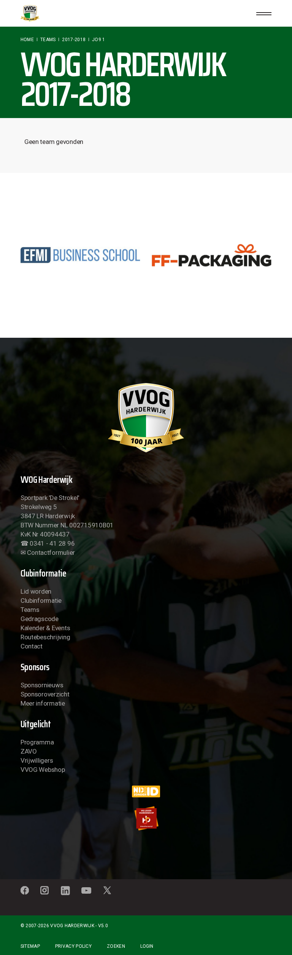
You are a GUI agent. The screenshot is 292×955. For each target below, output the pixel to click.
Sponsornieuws (42, 685)
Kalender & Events (45, 628)
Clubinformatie (41, 600)
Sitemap (30, 946)
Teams (30, 609)
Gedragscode (40, 619)
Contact (32, 646)
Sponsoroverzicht (45, 694)
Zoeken (116, 946)
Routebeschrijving (45, 637)
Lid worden (36, 591)
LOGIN (146, 946)
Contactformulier (51, 552)
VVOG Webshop (43, 769)
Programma (37, 742)
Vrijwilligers (37, 760)
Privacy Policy (73, 946)
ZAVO (29, 751)
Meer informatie (43, 703)
